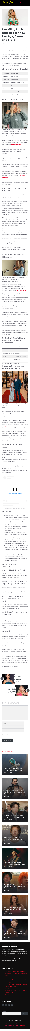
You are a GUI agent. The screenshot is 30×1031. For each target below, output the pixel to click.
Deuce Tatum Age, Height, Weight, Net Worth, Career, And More (14, 933)
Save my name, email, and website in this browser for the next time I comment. (14, 735)
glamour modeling (16, 144)
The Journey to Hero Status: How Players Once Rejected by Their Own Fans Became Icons (16, 973)
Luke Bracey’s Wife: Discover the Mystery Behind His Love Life (13, 839)
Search (4, 1011)
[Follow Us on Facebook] (3, 1005)
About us (8, 1023)
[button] (20, 3)
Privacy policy (15, 1023)
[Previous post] (2, 679)
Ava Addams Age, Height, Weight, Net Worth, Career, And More (14, 909)
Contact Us (22, 1025)
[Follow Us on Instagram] (9, 1005)
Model (9, 666)
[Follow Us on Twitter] (6, 1005)
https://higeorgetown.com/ (11, 1025)
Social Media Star (16, 666)
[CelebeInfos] (8, 3)
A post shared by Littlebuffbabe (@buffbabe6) (15, 508)
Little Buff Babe (6, 49)
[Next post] (28, 690)
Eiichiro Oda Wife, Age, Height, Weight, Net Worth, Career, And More (14, 886)
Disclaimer (21, 1023)
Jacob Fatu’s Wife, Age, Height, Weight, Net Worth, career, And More (14, 792)
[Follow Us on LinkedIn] (12, 1005)
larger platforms (21, 290)
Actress (6, 666)
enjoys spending (8, 426)
